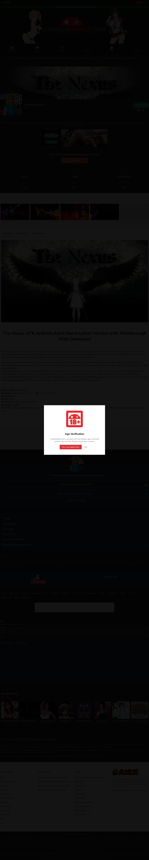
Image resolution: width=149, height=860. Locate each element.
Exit (85, 447)
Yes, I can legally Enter (71, 447)
